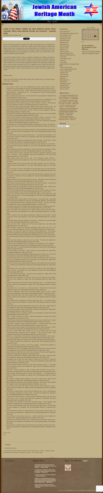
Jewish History (64, 71)
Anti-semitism (64, 35)
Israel (61, 57)
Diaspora (62, 44)
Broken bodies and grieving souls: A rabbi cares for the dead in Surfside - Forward (29, 183)
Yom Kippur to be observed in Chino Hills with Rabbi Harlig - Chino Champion (29, 402)
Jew (61, 60)
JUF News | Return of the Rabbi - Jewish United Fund (22, 250)
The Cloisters (81, 490)
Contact (55, 21)
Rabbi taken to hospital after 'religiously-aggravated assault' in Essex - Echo (27, 113)
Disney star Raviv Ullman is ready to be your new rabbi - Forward (25, 240)
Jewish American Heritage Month (69, 64)
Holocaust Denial (65, 53)
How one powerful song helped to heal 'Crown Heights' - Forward (25, 345)
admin (10, 35)
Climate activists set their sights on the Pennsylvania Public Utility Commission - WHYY (31, 327)
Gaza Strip (63, 46)
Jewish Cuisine (64, 67)
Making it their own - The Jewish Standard (17, 247)
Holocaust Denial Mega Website (91, 51)
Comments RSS (95, 490)
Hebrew (62, 49)
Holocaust (63, 51)
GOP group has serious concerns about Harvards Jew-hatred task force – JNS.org (68, 118)
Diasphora (63, 42)
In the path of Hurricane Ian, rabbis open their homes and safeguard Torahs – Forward (24, 450)
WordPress (70, 490)
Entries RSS (88, 490)
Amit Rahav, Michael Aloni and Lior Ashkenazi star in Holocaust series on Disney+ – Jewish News (69, 97)
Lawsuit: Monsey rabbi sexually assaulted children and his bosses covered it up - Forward (31, 320)
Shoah (62, 81)
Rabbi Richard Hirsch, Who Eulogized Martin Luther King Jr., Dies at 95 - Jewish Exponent (31, 305)
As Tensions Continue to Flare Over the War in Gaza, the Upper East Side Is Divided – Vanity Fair (69, 102)
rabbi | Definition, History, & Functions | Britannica (20, 313)
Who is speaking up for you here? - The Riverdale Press (21, 96)
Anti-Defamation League (67, 33)
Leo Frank (63, 74)
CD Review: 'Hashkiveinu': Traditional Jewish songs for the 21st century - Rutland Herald (31, 355)
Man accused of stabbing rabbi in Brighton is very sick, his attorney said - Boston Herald (31, 378)
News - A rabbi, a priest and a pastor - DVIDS (19, 316)
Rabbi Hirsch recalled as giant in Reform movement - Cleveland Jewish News (29, 323)
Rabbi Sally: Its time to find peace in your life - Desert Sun (23, 110)
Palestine (62, 76)
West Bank (63, 87)
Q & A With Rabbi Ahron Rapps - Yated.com (19, 273)
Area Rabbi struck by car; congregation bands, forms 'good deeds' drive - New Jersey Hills (31, 348)
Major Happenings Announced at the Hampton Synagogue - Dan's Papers (27, 382)
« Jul (82, 42)
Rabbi (9, 432)
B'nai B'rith (63, 40)
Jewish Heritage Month (66, 69)
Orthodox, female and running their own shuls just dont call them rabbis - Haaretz (29, 186)
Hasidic (62, 48)
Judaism (62, 72)
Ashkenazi (63, 39)
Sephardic (63, 80)
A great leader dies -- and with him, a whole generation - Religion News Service (29, 288)
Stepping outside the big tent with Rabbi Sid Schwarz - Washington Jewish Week (29, 179)
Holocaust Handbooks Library (90, 53)
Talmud (62, 85)
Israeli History (64, 58)
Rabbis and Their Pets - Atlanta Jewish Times (20, 224)
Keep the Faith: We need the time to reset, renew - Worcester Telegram (25, 352)
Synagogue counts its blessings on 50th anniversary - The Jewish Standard (27, 120)
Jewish (62, 62)
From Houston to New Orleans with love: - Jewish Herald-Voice (25, 416)
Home (49, 21)
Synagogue (63, 83)
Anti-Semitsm (64, 37)
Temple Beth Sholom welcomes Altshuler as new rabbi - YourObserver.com (27, 220)
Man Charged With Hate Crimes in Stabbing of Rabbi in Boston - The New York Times (31, 202)
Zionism (62, 89)
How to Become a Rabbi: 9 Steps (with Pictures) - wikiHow (22, 309)
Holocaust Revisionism (66, 55)
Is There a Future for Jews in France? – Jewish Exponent (68, 105)
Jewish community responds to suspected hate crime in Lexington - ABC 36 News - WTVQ (31, 140)
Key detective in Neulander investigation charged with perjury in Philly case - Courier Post (31, 254)
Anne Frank (63, 31)
